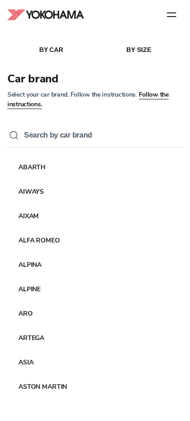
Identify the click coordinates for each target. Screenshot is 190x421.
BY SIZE (138, 49)
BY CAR (51, 49)
